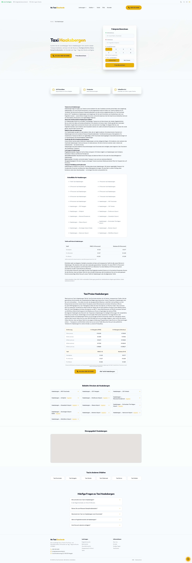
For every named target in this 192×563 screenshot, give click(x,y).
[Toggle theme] (181, 2)
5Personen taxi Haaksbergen (107, 191)
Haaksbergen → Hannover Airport (79, 233)
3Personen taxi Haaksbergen (107, 186)
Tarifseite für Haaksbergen (72, 324)
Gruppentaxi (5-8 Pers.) (88, 548)
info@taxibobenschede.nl (21, 2)
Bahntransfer (85, 544)
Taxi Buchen (116, 548)
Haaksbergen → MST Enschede (107, 201)
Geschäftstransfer (86, 546)
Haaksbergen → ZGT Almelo (107, 206)
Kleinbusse (106, 161)
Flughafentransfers (70, 127)
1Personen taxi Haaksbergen (107, 181)
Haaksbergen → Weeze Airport (78, 222)
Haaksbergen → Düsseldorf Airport (109, 216)
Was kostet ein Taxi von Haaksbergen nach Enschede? (86, 514)
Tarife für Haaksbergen (94, 274)
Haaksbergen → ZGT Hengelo (78, 206)
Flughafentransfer (86, 542)
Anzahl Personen (111, 46)
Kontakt (109, 7)
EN (186, 2)
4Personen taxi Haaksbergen (78, 191)
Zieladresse (110, 39)
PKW (71, 305)
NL (184, 2)
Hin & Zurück (127, 60)
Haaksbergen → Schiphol (77, 211)
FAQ (103, 7)
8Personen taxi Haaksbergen (78, 201)
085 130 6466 (134, 7)
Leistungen (82, 7)
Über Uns (115, 542)
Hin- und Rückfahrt (112, 57)
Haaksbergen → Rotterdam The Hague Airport (109, 222)
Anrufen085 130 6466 (62, 56)
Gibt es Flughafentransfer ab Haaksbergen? (83, 519)
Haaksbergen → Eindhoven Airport (108, 211)
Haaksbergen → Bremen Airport (108, 228)
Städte (91, 7)
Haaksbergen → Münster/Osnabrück (80, 216)
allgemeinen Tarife (111, 274)
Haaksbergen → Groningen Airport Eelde (81, 228)
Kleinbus (107, 267)
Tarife (98, 7)
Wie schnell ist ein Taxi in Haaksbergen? (82, 500)
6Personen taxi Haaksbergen (78, 196)
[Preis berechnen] (188, 559)
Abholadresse (110, 32)
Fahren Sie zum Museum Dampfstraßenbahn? (84, 508)
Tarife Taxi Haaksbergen (76, 181)
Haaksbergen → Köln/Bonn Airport (108, 233)
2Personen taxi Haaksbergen (78, 186)
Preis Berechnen (81, 56)
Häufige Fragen (116, 546)
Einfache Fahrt (112, 60)
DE (189, 2)
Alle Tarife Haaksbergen (107, 371)
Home (51, 21)
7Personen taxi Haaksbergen (107, 196)
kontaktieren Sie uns (109, 272)
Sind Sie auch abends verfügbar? (80, 525)
